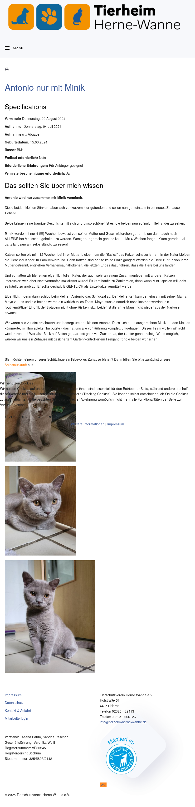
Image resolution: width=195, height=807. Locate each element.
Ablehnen (47, 417)
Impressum (115, 424)
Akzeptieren (16, 417)
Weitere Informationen (87, 424)
